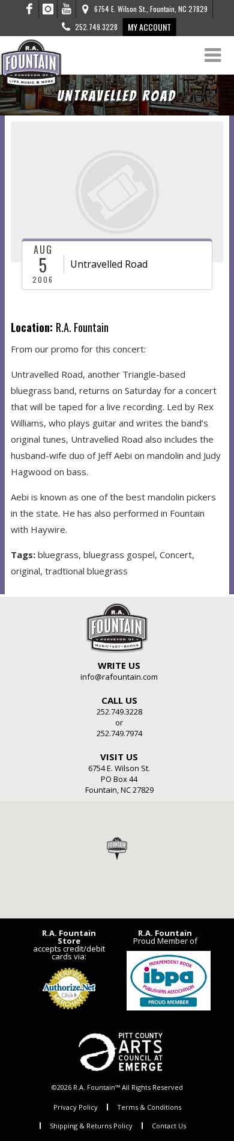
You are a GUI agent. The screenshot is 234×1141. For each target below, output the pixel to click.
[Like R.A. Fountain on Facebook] (29, 9)
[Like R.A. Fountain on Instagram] (48, 9)
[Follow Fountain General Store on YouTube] (67, 9)
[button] (117, 848)
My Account (149, 26)
